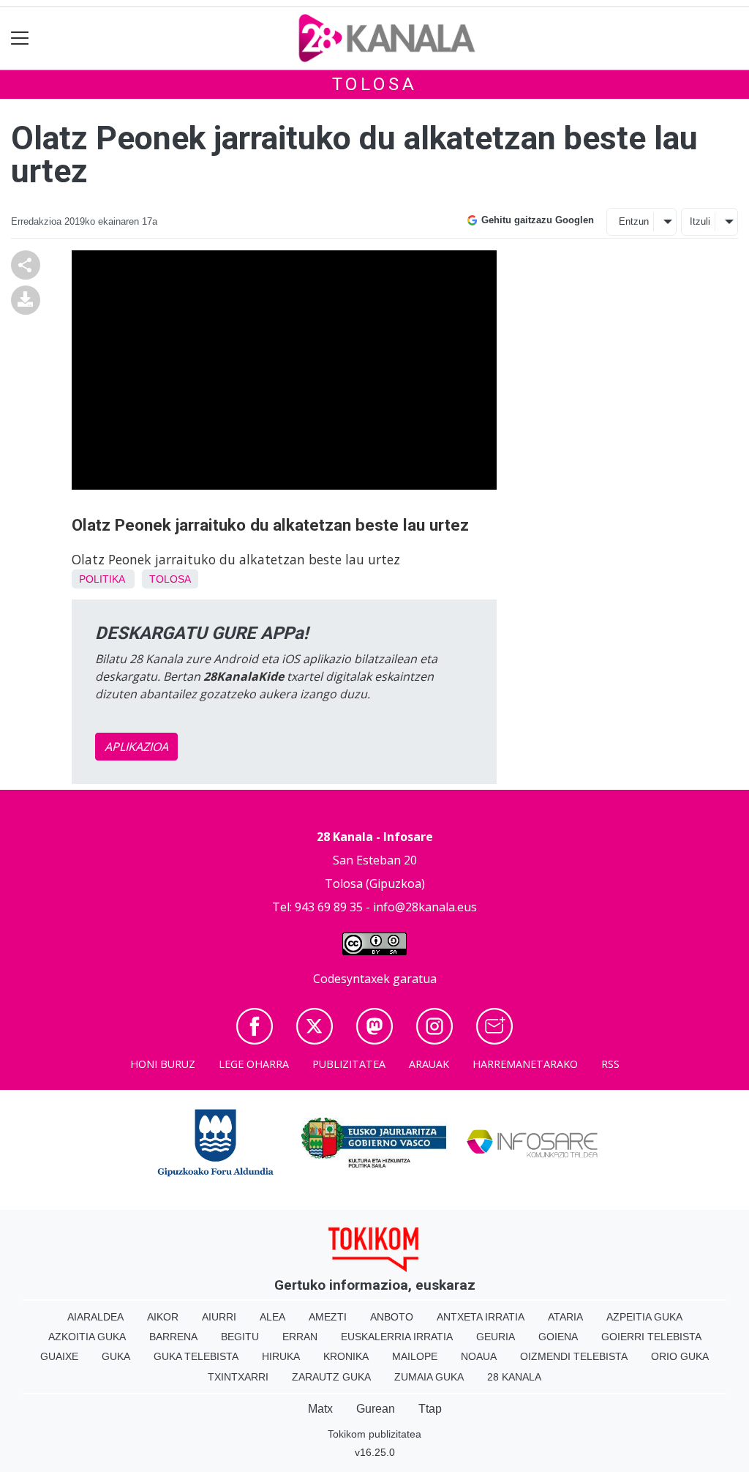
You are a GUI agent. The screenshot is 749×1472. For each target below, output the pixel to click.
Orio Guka (680, 1356)
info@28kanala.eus (425, 907)
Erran (299, 1336)
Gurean (375, 1408)
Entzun (634, 221)
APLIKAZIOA (136, 747)
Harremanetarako (525, 1064)
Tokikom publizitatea (374, 1434)
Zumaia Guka (429, 1377)
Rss (610, 1064)
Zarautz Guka (331, 1377)
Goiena (558, 1336)
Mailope (414, 1356)
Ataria (565, 1317)
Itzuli (700, 221)
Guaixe (59, 1356)
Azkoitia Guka (87, 1336)
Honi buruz (162, 1064)
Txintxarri (238, 1377)
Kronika (346, 1356)
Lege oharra (254, 1064)
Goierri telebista (651, 1336)
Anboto (391, 1317)
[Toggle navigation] (20, 38)
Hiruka (281, 1356)
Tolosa (375, 84)
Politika (101, 579)
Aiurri (219, 1317)
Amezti (328, 1317)
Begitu (240, 1336)
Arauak (429, 1064)
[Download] (25, 299)
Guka (116, 1356)
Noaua (479, 1356)
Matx (320, 1408)
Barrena (173, 1336)
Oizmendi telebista (574, 1356)
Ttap (430, 1408)
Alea (272, 1317)
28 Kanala (514, 1377)
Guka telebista (196, 1356)
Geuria (495, 1336)
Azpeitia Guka (644, 1317)
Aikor (162, 1317)
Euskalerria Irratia (397, 1336)
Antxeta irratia (480, 1317)
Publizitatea (348, 1064)
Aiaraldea (95, 1317)
